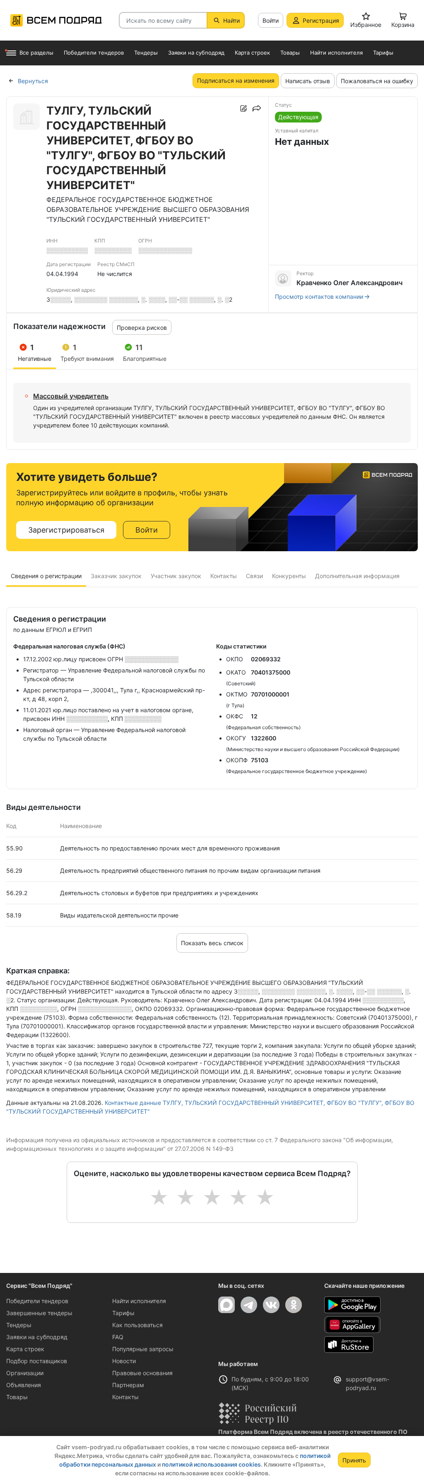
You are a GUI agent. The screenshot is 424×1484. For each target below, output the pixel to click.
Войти (271, 20)
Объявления (23, 1384)
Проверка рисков (142, 327)
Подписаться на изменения (236, 80)
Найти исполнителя (139, 1300)
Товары (17, 1396)
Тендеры (18, 1324)
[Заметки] (243, 108)
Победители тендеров (37, 1300)
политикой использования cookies (211, 1464)
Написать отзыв (307, 80)
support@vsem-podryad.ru (367, 1383)
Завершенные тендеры (39, 1312)
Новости (124, 1360)
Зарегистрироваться (66, 530)
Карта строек (25, 1348)
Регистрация (321, 20)
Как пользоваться (137, 1324)
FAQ (117, 1336)
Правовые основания (142, 1372)
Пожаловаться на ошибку (377, 80)
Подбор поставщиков (36, 1360)
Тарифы (123, 1312)
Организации (24, 1372)
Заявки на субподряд (36, 1336)
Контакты (125, 1396)
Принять (354, 1460)
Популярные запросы (142, 1348)
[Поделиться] (257, 108)
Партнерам (128, 1384)
